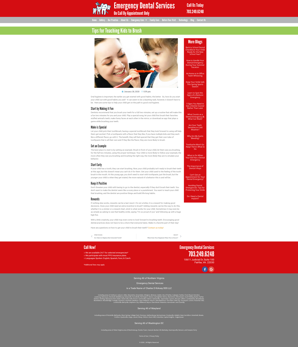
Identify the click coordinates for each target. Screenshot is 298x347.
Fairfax (181, 295)
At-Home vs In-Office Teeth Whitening (195, 74)
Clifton (183, 299)
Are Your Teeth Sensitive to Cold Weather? (195, 127)
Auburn (120, 295)
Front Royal (189, 295)
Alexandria (131, 295)
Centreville (142, 299)
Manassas (105, 297)
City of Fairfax (167, 295)
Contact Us (201, 20)
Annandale (139, 295)
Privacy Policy (154, 336)
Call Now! (90, 247)
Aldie (125, 295)
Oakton (149, 299)
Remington (144, 297)
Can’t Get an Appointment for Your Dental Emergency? (195, 176)
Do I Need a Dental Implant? (195, 197)
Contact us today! (156, 228)
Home (94, 20)
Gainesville (156, 299)
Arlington (147, 295)
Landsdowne (190, 299)
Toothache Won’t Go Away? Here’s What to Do (195, 146)
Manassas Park (110, 299)
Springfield (158, 297)
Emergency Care (137, 20)
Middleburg (120, 297)
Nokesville (128, 297)
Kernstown (171, 302)
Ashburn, (114, 295)
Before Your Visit (169, 20)
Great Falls (125, 299)
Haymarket (165, 299)
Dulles (119, 299)
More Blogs (195, 41)
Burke (196, 297)
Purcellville (136, 297)
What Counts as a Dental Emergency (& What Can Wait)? (195, 116)
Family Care (154, 20)
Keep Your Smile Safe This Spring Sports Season (195, 84)
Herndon (196, 295)
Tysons (171, 299)
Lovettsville (117, 302)
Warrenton (171, 297)
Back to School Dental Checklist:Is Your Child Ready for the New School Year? (195, 50)
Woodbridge (107, 300)
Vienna (164, 297)
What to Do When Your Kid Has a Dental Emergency (195, 157)
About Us (124, 20)
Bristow (153, 295)
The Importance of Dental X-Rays (195, 167)
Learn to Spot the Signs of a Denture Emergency (195, 95)
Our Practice (113, 20)
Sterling (102, 299)
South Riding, (189, 297)
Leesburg (97, 297)
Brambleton (98, 300)
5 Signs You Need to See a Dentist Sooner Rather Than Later (195, 105)
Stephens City (134, 302)
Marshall (112, 297)
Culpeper (175, 295)
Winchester (180, 297)
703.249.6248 (195, 11)
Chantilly (182, 302)
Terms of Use (143, 336)
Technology (183, 20)
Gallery (102, 20)
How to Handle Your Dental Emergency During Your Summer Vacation (195, 63)
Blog (192, 20)
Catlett (159, 295)
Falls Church (133, 299)
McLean (177, 299)
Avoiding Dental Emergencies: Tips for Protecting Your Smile (195, 187)
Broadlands (200, 299)
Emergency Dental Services (144, 5)
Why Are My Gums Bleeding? (195, 137)
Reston (151, 297)
